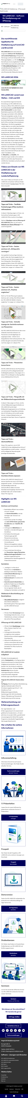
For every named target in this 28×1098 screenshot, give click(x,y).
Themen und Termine (13, 1000)
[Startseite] (2, 26)
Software (6, 26)
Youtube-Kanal (14, 184)
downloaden (13, 863)
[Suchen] (25, 4)
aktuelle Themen (13, 772)
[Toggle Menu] (14, 4)
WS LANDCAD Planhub (10, 66)
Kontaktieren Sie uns (13, 1026)
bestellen (13, 908)
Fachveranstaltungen (13, 1035)
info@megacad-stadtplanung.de (14, 1051)
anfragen (13, 817)
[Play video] (13, 195)
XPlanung (21, 60)
